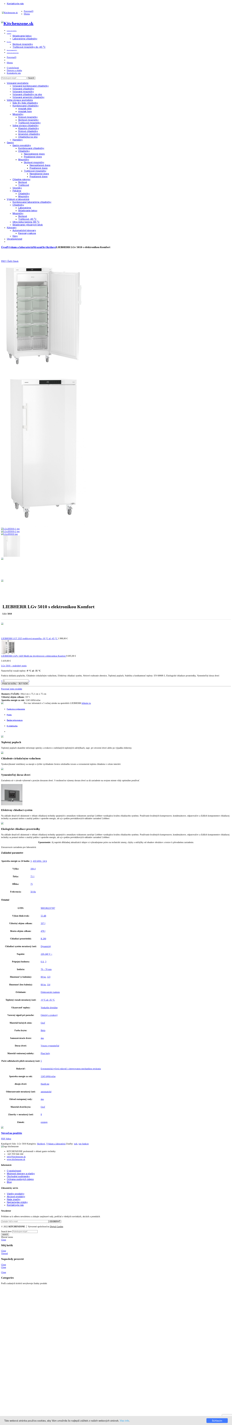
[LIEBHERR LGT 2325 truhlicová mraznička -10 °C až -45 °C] (8, 636)
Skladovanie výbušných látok (27, 224)
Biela (43, 1030)
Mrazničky (17, 114)
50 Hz (33, 891)
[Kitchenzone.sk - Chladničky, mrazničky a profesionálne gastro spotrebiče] (10, 12)
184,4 (33, 868)
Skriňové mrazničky (28, 120)
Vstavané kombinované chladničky (30, 86)
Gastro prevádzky (21, 145)
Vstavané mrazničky (23, 91)
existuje (44, 1122)
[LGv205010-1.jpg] (10, 528)
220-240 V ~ (46, 954)
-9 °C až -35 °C (48, 1000)
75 (31, 884)
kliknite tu (86, 703)
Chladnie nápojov (21, 179)
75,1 (32, 876)
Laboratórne (24, 207)
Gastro (10, 142)
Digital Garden (56, 1226)
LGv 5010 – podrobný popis (14, 665)
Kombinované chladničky (25, 105)
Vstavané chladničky (23, 88)
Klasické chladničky (28, 128)
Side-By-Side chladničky (25, 103)
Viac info (124, 1420)
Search (31, 78)
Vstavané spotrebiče (17, 83)
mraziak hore (25, 111)
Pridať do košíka (9, 684)
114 (48, 984)
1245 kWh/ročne (48, 1076)
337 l (43, 923)
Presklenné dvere (33, 156)
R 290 (43, 938)
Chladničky (24, 151)
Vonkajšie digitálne (49, 1007)
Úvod (4, 247)
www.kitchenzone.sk (16, 1159)
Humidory (17, 139)
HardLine (45, 1084)
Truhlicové (23, 185)
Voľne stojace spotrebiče (20, 100)
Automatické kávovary (24, 230)
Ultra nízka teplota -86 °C (25, 222)
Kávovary (11, 227)
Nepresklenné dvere (34, 154)
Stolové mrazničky (28, 117)
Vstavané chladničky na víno (27, 94)
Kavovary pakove (27, 233)
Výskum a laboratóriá (18, 199)
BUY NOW (23, 684)
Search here (6, 1231)
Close (3, 1239)
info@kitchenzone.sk (16, 1156)
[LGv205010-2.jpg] (10, 531)
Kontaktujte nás (14, 73)
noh (75, 1143)
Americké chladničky (29, 134)
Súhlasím (217, 1420)
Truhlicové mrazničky (29, 122)
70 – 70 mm (46, 969)
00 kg (43, 977)
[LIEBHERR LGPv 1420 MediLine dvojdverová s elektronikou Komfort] (8, 653)
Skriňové (22, 182)
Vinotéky (17, 188)
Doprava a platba (14, 70)
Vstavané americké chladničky (28, 97)
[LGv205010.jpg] (43, 368)
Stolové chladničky (28, 131)
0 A (42, 961)
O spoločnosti (13, 67)
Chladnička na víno (28, 137)
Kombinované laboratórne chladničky (31, 202)
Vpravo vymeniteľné (50, 1045)
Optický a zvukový (49, 1015)
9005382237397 (48, 908)
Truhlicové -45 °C (27, 219)
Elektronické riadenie (50, 992)
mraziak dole (25, 108)
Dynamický (46, 946)
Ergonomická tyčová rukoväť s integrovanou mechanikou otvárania (71, 1068)
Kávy (15, 236)
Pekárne (16, 190)
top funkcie (84, 1143)
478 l (43, 931)
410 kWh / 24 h (40, 861)
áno (42, 1038)
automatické (46, 1091)
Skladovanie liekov (27, 210)
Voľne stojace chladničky (25, 125)
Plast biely (45, 1053)
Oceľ (43, 1023)
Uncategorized (14, 239)
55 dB (43, 916)
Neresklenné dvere (39, 173)
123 (48, 977)
